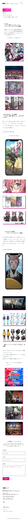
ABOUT (17, 3)
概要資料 (4, 12)
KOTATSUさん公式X (14, 135)
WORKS (12, 3)
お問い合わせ (6, 507)
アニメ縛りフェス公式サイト (14, 37)
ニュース (5, 509)
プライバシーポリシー (8, 511)
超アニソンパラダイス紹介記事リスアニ (14, 363)
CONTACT (21, 3)
